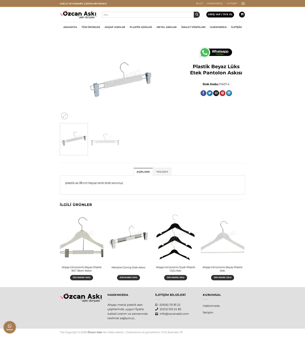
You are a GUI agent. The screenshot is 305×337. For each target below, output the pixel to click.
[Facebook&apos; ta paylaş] (203, 93)
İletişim (232, 3)
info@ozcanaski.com (174, 313)
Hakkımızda (215, 3)
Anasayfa (70, 27)
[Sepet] (242, 14)
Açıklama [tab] (143, 171)
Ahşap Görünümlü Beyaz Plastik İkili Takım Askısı (81, 269)
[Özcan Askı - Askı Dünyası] (78, 14)
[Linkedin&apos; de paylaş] (229, 93)
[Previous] (67, 80)
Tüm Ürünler (91, 27)
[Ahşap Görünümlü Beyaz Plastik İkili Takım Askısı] (81, 237)
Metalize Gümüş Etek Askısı (128, 267)
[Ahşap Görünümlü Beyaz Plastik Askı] (222, 237)
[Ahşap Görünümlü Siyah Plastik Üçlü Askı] (175, 237)
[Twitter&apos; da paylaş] (210, 93)
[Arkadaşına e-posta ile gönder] (216, 93)
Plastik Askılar (141, 27)
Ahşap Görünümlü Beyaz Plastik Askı (222, 269)
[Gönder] (197, 15)
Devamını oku (81, 277)
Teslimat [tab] (162, 171)
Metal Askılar (167, 27)
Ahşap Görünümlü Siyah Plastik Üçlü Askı (175, 269)
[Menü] (243, 3)
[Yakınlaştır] (64, 116)
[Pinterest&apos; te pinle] (222, 93)
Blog (199, 3)
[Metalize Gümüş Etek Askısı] (128, 237)
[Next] (175, 80)
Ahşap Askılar (115, 27)
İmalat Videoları (193, 27)
